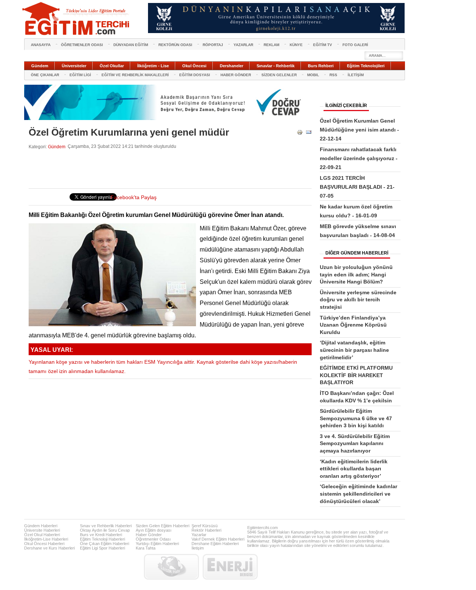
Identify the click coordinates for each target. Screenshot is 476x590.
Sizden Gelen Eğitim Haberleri (162, 525)
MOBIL (313, 75)
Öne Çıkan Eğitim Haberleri (104, 543)
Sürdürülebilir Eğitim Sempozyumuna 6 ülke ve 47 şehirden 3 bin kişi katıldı (356, 418)
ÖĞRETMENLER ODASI (82, 45)
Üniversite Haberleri (42, 530)
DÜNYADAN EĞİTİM (130, 45)
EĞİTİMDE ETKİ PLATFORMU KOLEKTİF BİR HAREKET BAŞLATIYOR (356, 375)
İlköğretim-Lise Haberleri (46, 539)
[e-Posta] (309, 133)
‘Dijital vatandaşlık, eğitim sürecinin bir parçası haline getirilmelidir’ (354, 350)
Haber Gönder (149, 534)
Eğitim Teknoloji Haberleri (102, 539)
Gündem (56, 146)
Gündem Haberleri (40, 525)
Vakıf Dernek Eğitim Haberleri (218, 539)
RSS (333, 75)
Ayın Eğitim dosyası (153, 530)
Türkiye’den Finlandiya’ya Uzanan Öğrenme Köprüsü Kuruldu (353, 325)
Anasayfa (41, 45)
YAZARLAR (243, 45)
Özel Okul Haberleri (42, 534)
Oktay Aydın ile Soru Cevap (105, 530)
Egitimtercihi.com (262, 527)
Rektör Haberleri (206, 530)
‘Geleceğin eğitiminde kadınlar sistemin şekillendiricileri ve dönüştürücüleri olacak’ (358, 493)
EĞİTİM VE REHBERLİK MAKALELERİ (135, 75)
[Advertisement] (164, 169)
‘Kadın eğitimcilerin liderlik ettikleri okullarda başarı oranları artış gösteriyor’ (353, 468)
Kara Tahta (145, 548)
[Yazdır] (300, 133)
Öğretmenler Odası (153, 539)
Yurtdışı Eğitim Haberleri (157, 543)
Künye (296, 45)
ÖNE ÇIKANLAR (45, 75)
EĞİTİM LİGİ (80, 75)
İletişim (198, 548)
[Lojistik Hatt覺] (171, 567)
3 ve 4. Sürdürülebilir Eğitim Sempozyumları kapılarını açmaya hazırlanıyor (355, 443)
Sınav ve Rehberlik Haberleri (106, 525)
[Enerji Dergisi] (230, 567)
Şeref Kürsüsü (205, 525)
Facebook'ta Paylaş (133, 197)
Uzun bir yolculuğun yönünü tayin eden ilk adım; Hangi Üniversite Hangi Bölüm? (356, 274)
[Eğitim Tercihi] (76, 18)
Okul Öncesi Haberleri (44, 543)
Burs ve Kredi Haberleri (101, 534)
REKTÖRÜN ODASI (175, 45)
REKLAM (271, 45)
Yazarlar (199, 534)
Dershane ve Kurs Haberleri (49, 548)
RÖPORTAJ (213, 45)
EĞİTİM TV (322, 45)
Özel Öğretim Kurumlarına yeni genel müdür (129, 132)
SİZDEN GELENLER (279, 75)
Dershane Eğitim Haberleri (215, 543)
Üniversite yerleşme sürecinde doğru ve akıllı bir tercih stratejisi (358, 299)
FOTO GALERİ (355, 45)
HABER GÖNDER (236, 75)
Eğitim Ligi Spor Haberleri (102, 548)
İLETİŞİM (356, 75)
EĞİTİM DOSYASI (194, 75)
